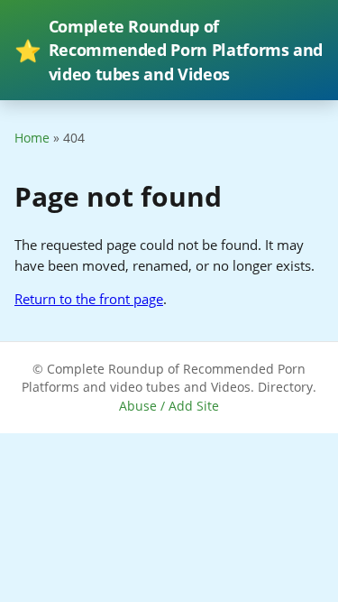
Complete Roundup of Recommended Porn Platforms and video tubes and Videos (168, 50)
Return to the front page (88, 299)
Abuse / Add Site (169, 405)
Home (32, 137)
